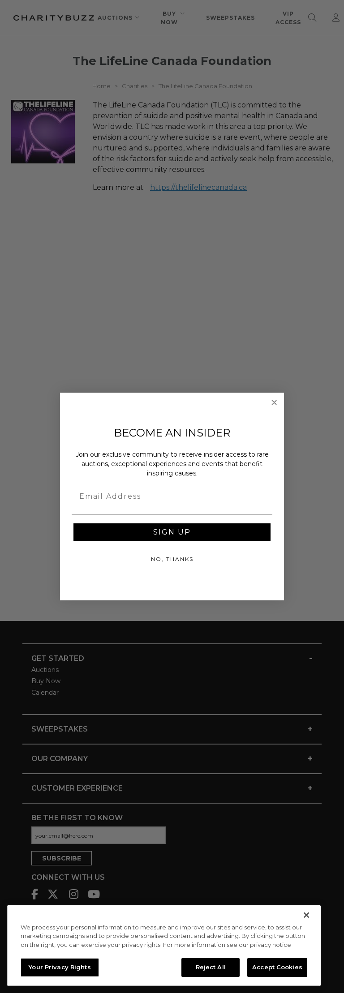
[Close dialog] (274, 402)
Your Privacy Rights (59, 967)
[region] (164, 945)
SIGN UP (172, 532)
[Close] (306, 915)
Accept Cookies (277, 967)
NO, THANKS (172, 559)
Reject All (211, 967)
